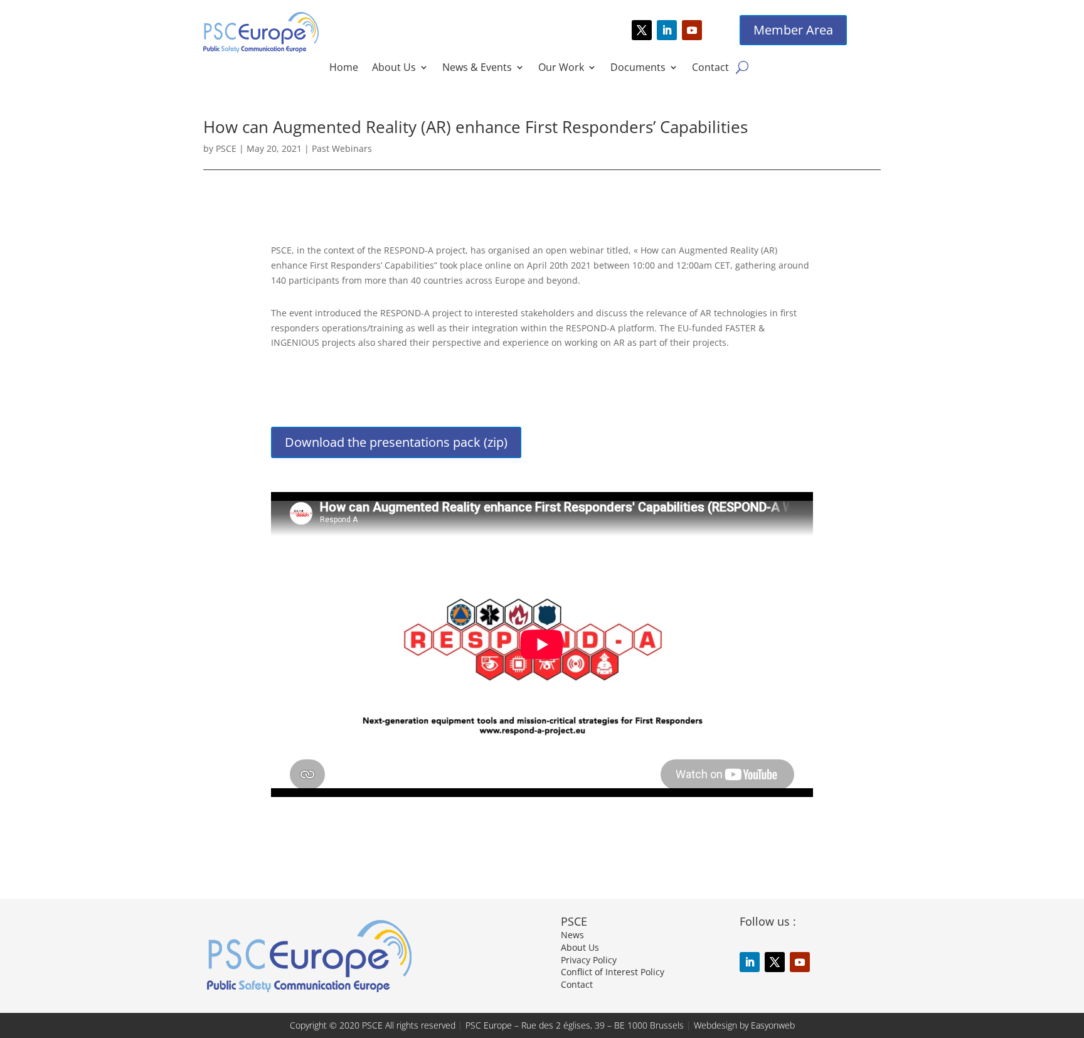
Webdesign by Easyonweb (744, 1025)
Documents (638, 68)
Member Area (793, 29)
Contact (710, 68)
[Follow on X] (642, 30)
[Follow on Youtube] (692, 30)
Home (343, 68)
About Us (394, 68)
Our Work (561, 68)
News (572, 935)
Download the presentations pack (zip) (396, 442)
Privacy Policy (589, 960)
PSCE (226, 148)
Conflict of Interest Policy (612, 972)
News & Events (477, 68)
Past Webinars (342, 148)
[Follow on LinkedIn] (667, 30)
